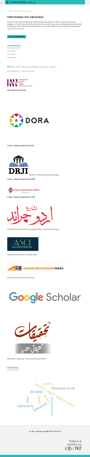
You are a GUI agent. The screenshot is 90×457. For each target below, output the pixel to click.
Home (9, 11)
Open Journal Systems (15, 28)
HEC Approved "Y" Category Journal (20, 71)
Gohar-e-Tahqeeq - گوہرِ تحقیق (23, 2)
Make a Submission (17, 36)
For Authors (11, 54)
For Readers (11, 51)
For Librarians (12, 57)
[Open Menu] (7, 2)
